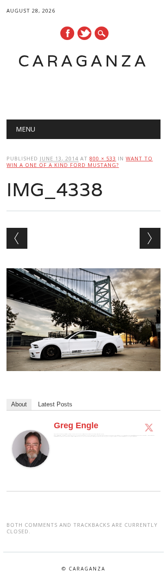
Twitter (84, 33)
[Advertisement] (86, 91)
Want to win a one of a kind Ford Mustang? (79, 161)
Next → (150, 238)
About (19, 404)
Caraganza (83, 60)
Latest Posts (55, 404)
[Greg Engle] (30, 476)
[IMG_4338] (83, 380)
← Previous (16, 238)
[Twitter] (148, 427)
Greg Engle (76, 425)
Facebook (67, 33)
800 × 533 (103, 158)
